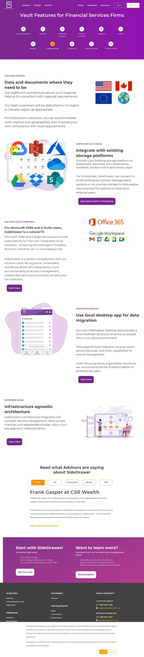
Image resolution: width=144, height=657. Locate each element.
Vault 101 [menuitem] (48, 5)
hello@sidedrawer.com (108, 620)
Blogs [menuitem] (53, 611)
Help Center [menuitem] (10, 605)
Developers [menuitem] (92, 5)
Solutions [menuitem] (26, 5)
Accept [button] (103, 652)
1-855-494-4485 (106, 605)
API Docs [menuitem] (54, 598)
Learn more (14, 288)
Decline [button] (113, 652)
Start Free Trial (25, 572)
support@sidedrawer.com (110, 608)
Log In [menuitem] (119, 5)
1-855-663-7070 (105, 617)
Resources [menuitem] (105, 5)
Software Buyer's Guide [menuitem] (15, 602)
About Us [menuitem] (9, 618)
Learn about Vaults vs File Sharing (97, 201)
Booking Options (86, 575)
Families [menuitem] (37, 5)
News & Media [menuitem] (11, 621)
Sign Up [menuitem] (133, 5)
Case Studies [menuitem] (56, 614)
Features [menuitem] (9, 598)
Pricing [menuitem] (80, 5)
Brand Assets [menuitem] (56, 618)
